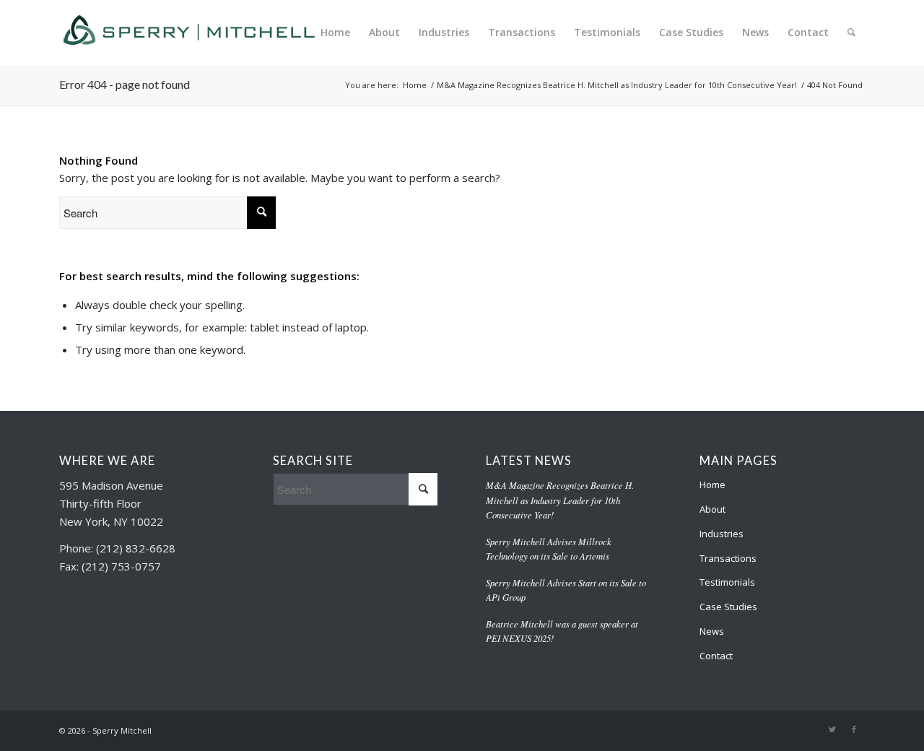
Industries (721, 533)
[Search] (851, 32)
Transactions (728, 558)
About (712, 509)
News (711, 631)
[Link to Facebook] (854, 729)
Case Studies (728, 606)
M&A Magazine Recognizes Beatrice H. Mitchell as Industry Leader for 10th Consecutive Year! (560, 499)
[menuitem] (335, 32)
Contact (716, 655)
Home (712, 484)
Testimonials (727, 582)
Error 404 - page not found (124, 84)
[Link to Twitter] (832, 729)
